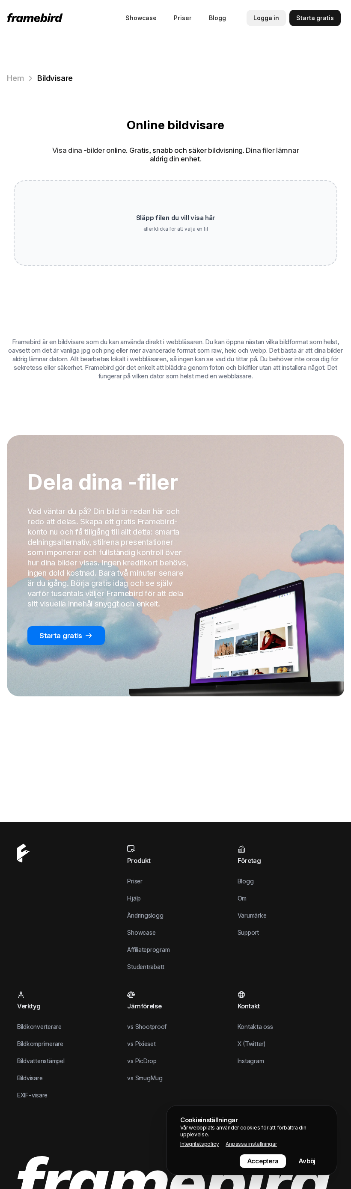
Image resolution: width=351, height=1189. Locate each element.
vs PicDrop (141, 1060)
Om (242, 898)
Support (248, 932)
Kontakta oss (255, 1026)
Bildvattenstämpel (41, 1060)
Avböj (307, 1161)
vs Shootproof (147, 1026)
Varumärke (252, 915)
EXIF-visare (32, 1095)
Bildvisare (55, 78)
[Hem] (36, 17)
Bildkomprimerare (40, 1043)
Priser (183, 17)
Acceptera (263, 1161)
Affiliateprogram (148, 949)
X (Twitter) (251, 1043)
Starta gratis (60, 635)
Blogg (217, 17)
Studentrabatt (145, 966)
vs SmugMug (144, 1078)
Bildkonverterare (39, 1026)
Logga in (266, 17)
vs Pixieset (141, 1043)
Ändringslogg (145, 915)
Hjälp (134, 898)
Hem (15, 78)
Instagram (251, 1060)
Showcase (141, 17)
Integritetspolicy (199, 1144)
